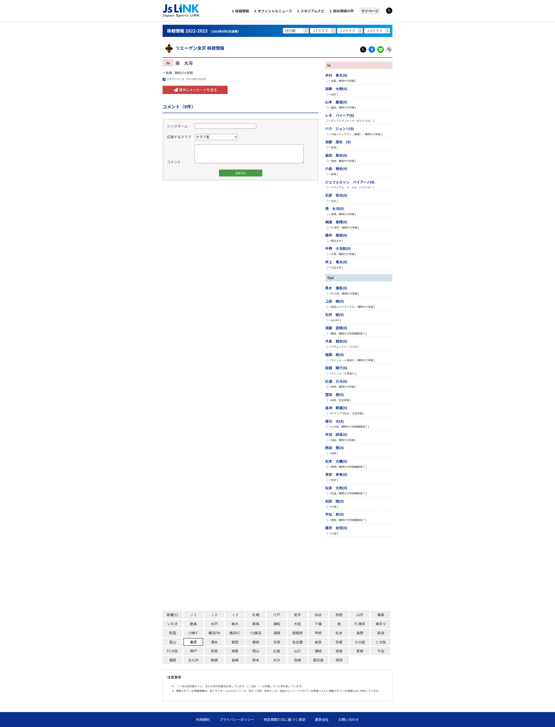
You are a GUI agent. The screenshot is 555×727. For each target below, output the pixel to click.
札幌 (255, 614)
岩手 (297, 614)
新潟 (380, 632)
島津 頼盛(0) (336, 407)
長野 (359, 632)
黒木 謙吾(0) (336, 287)
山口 (297, 650)
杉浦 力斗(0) (336, 381)
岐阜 (318, 642)
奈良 (214, 650)
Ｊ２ (214, 614)
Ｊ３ (235, 614)
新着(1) (172, 614)
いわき (172, 623)
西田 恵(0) (334, 447)
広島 (276, 650)
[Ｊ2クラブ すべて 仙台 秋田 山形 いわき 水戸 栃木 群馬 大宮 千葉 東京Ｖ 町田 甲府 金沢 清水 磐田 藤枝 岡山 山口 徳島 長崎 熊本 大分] (350, 30)
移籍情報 (242, 10)
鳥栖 (169, 73)
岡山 (255, 650)
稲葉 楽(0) (334, 354)
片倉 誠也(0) (336, 341)
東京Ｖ (380, 623)
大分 (276, 660)
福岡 (172, 660)
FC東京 (359, 623)
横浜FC (234, 632)
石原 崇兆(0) (336, 195)
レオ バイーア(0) (339, 115)
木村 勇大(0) (336, 75)
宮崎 (297, 660)
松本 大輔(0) (336, 461)
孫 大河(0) (334, 208)
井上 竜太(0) (336, 261)
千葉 (318, 623)
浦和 (276, 623)
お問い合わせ (348, 719)
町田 (172, 632)
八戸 (276, 614)
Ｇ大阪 (360, 642)
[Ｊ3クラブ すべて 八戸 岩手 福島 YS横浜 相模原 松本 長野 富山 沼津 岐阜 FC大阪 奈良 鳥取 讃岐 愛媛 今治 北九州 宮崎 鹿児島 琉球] (377, 30)
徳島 (339, 650)
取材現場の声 (343, 10)
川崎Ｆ (193, 632)
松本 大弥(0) (336, 487)
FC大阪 (172, 650)
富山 (172, 642)
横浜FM (214, 632)
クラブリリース (175, 79)
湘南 (276, 632)
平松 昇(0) (334, 514)
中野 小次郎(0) (338, 248)
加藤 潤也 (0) (338, 141)
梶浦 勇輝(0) (336, 221)
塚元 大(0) (334, 421)
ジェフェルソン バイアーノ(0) (350, 182)
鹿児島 (318, 660)
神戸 (193, 650)
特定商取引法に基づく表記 (284, 719)
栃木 (235, 623)
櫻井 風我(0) (336, 235)
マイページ (370, 10)
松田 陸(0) (334, 501)
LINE (380, 49)
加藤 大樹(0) (336, 88)
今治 (380, 650)
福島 (380, 614)
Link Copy (389, 49)
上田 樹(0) (334, 301)
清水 (214, 642)
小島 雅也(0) (336, 168)
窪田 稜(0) (334, 394)
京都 (339, 642)
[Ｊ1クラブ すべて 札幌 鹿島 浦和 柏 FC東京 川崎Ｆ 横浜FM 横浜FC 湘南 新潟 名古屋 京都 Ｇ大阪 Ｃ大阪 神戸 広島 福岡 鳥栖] (323, 30)
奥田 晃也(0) (336, 155)
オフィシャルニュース (275, 10)
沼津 (276, 642)
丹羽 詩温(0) (336, 434)
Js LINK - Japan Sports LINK (181, 10)
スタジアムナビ (312, 10)
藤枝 (255, 642)
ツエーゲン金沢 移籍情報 (200, 48)
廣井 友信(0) (336, 527)
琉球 (339, 660)
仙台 (318, 614)
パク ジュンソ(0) (339, 128)
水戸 (214, 623)
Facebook (372, 49)
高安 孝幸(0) (336, 474)
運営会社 (322, 719)
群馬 (255, 623)
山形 (359, 614)
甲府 (318, 632)
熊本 (255, 660)
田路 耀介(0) (336, 367)
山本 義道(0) (336, 101)
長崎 (235, 660)
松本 (339, 632)
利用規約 (203, 719)
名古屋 (297, 642)
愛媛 (359, 650)
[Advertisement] (293, 573)
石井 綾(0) (334, 314)
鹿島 (193, 623)
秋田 (339, 614)
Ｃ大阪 (380, 642)
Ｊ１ (193, 614)
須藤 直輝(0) (336, 327)
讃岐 (318, 650)
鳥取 (235, 650)
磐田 (235, 642)
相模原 (297, 632)
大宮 (297, 623)
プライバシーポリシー (236, 719)
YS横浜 (255, 632)
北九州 (193, 660)
